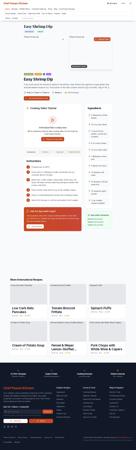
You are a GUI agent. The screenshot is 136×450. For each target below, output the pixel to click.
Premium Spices (115, 399)
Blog (55, 9)
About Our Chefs (90, 417)
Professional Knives (117, 396)
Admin (123, 3)
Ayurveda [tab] (59, 152)
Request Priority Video (54, 139)
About (7, 18)
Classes (57, 13)
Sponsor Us (48, 437)
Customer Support (116, 410)
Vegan (58, 410)
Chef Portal (87, 413)
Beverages (60, 403)
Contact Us (113, 406)
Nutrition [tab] (45, 152)
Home (7, 9)
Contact (15, 18)
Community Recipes (67, 9)
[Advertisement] (52, 249)
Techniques (87, 406)
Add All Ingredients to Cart (38, 98)
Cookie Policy (59, 437)
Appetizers (60, 392)
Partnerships (114, 417)
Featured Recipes (63, 417)
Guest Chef (21, 13)
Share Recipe (10, 13)
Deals (64, 13)
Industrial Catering (39, 9)
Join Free (17, 421)
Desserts (59, 399)
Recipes (14, 9)
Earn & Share (47, 13)
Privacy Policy (22, 437)
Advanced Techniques (92, 399)
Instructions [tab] (31, 152)
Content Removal (36, 437)
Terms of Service (9, 437)
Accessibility (7, 442)
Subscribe (47, 411)
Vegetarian (60, 406)
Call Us (112, 413)
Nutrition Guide (89, 410)
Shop (50, 9)
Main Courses (61, 396)
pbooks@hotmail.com (125, 437)
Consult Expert (37, 226)
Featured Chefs (34, 13)
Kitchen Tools (114, 392)
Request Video (103, 39)
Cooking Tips (88, 403)
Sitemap (17, 442)
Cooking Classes (89, 392)
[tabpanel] (53, 181)
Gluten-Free (61, 413)
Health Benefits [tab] (74, 152)
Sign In (42, 421)
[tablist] (53, 152)
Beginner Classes (89, 396)
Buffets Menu (24, 9)
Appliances (113, 403)
